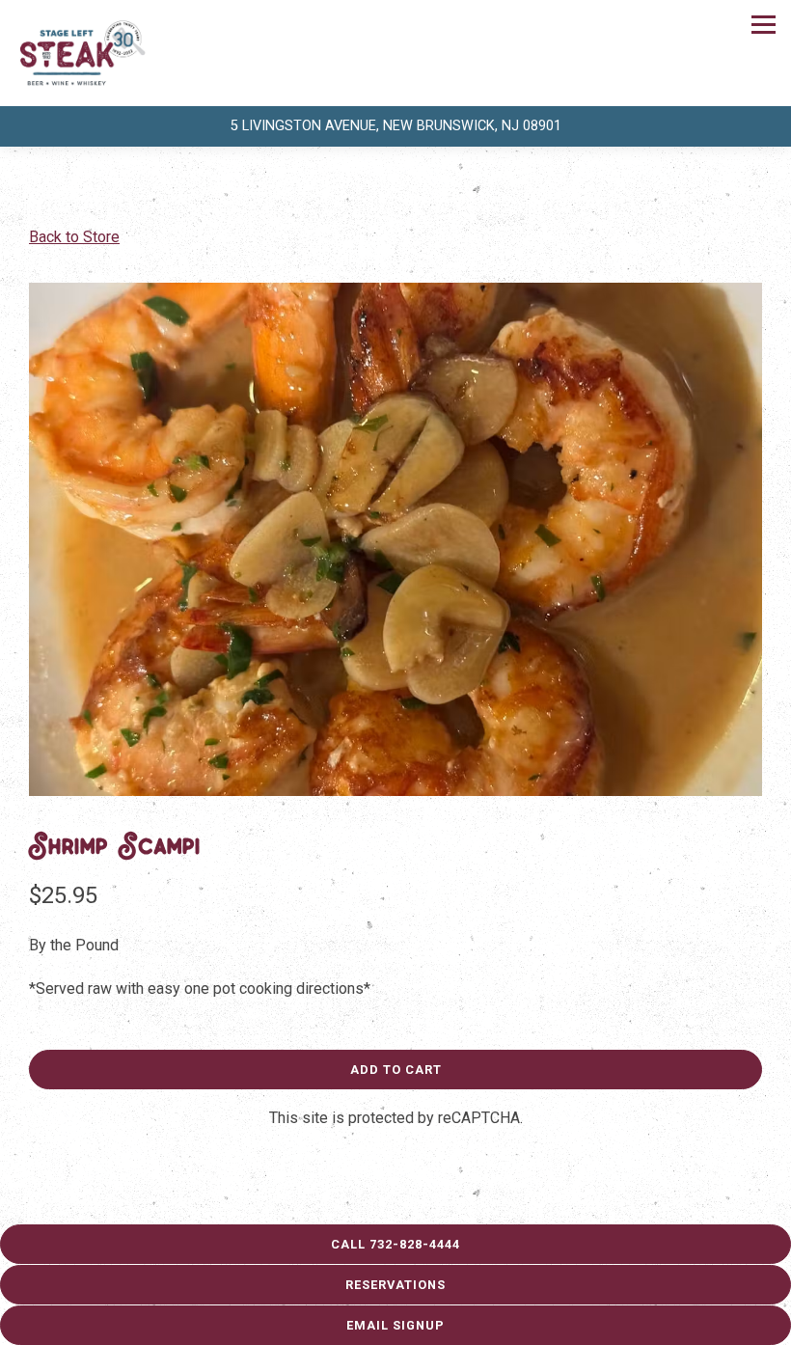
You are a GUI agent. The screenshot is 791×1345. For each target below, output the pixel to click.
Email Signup (395, 1325)
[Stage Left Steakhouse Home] (82, 53)
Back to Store (74, 237)
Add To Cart (396, 1069)
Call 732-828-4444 (395, 1244)
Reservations (395, 1284)
